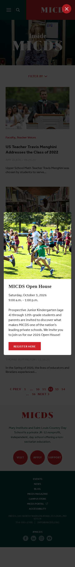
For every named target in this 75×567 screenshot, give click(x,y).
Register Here (25, 346)
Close (66, 8)
